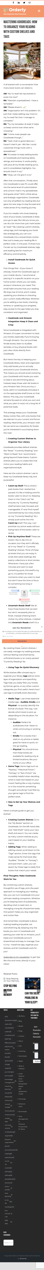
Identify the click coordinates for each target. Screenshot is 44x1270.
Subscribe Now (22, 641)
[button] (22, 628)
